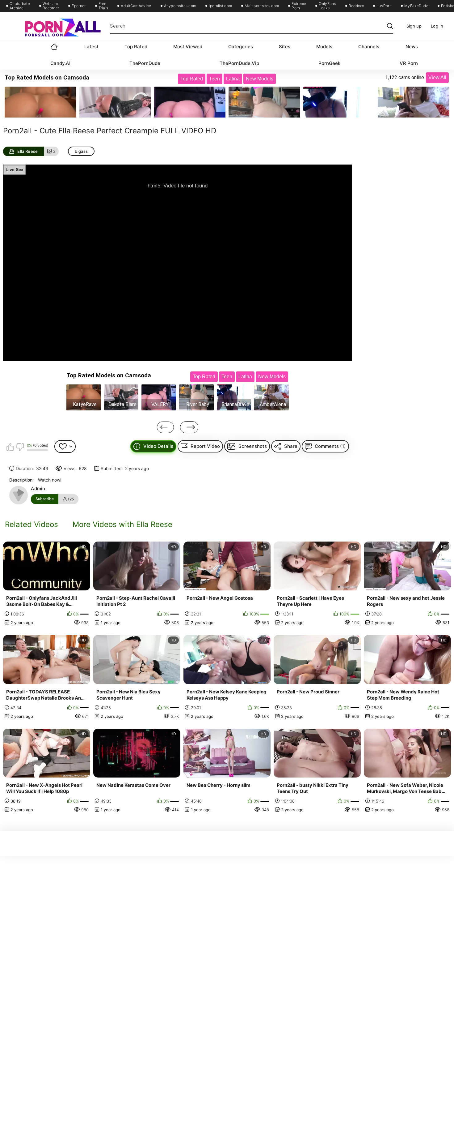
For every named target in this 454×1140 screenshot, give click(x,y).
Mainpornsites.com (262, 6)
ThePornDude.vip (239, 63)
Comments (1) (330, 446)
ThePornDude (144, 63)
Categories (240, 46)
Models (324, 46)
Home (54, 46)
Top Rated (135, 46)
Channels (368, 46)
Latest (91, 46)
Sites (284, 46)
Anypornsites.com (180, 6)
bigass (81, 151)
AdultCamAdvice (136, 6)
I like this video (10, 447)
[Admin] (18, 495)
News (412, 46)
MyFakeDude (416, 6)
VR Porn (409, 63)
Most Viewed (187, 46)
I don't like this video (20, 447)
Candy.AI (60, 63)
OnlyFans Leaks (327, 6)
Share (290, 446)
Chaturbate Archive (20, 6)
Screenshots (252, 446)
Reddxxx (356, 6)
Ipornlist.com (220, 6)
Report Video (205, 446)
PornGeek (329, 63)
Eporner (79, 6)
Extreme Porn (299, 6)
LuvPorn (384, 6)
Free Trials (103, 6)
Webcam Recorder (51, 6)
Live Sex (14, 169)
